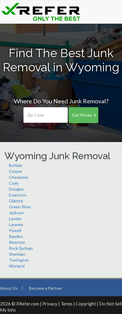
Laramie (16, 224)
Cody (14, 183)
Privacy (49, 303)
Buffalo (15, 165)
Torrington (19, 260)
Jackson (16, 212)
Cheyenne (18, 177)
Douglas (16, 188)
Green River (20, 206)
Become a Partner (45, 288)
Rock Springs (21, 248)
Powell (15, 230)
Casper (15, 171)
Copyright (86, 303)
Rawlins (16, 236)
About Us (9, 288)
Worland (17, 265)
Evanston (17, 194)
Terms (67, 303)
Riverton (17, 242)
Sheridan (17, 254)
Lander (15, 218)
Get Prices (82, 114)
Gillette (16, 200)
